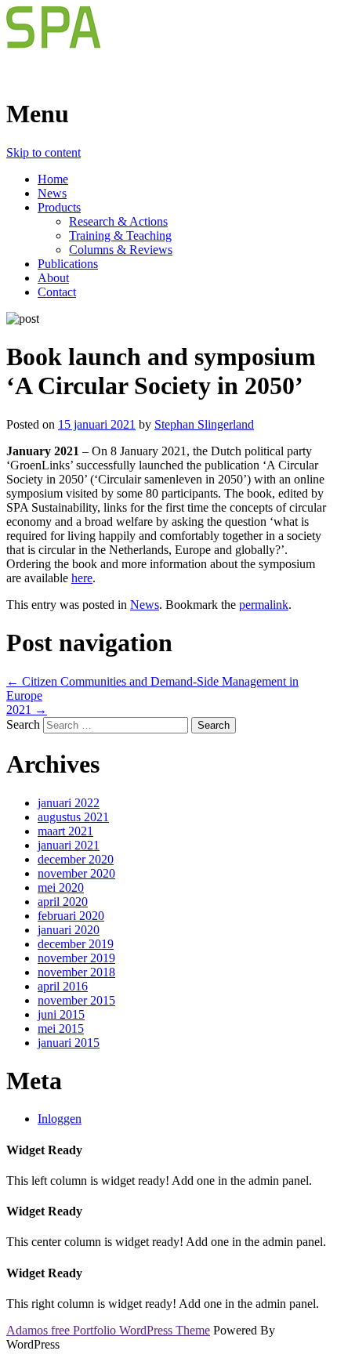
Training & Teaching (120, 235)
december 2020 (76, 859)
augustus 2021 (73, 817)
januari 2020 (69, 929)
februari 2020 (71, 915)
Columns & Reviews (120, 249)
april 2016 (63, 986)
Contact (57, 292)
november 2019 (76, 958)
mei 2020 (61, 887)
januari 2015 (69, 1042)
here (81, 578)
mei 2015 (61, 1028)
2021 (26, 709)
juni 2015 (61, 1014)
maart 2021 (65, 831)
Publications (68, 263)
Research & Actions (118, 221)
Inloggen (60, 1118)
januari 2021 (69, 845)
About (53, 277)
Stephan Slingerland (204, 424)
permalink (263, 604)
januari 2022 (69, 802)
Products (59, 207)
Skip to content (43, 152)
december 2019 (76, 944)
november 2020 (76, 873)
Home (53, 179)
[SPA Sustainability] (114, 75)
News (52, 193)
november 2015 (76, 1000)
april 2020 (63, 901)
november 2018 (76, 972)
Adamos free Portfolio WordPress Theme (108, 1330)
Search (23, 724)
